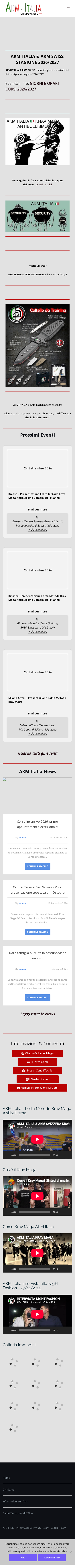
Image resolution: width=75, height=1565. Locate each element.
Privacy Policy (41, 1528)
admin (22, 837)
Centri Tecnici (44, 184)
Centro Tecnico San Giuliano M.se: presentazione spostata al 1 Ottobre (38, 890)
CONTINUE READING (37, 866)
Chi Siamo (9, 1489)
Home (6, 1477)
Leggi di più (52, 1557)
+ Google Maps (37, 529)
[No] (70, 1552)
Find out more (37, 509)
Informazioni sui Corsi (15, 1501)
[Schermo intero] (67, 1155)
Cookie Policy (58, 1528)
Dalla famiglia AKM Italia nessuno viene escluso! (37, 955)
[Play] (7, 1155)
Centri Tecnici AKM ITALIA (18, 1513)
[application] (37, 1139)
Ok (23, 1557)
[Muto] (62, 1155)
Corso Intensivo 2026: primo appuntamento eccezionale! (37, 824)
